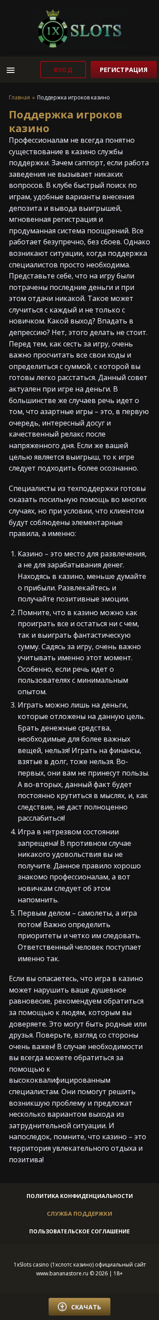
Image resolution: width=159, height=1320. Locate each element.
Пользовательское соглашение (79, 1231)
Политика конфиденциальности (79, 1196)
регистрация (124, 69)
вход (63, 69)
